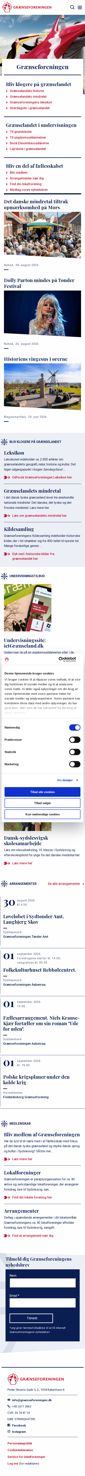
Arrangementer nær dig (27, 178)
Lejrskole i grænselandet (28, 149)
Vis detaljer (65, 780)
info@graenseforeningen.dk (31, 1400)
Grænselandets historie (27, 91)
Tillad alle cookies (42, 791)
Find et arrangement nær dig (32, 1236)
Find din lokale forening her (32, 1197)
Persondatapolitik (20, 1443)
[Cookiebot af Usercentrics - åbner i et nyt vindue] (63, 659)
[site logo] (27, 7)
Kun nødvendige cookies (43, 814)
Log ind (13, 1463)
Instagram (18, 1432)
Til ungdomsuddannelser (28, 137)
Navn (12, 1275)
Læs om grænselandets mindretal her (39, 516)
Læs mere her (22, 863)
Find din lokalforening (26, 184)
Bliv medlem (18, 172)
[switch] (74, 739)
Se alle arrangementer (64, 884)
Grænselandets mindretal (28, 96)
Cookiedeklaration (20, 1450)
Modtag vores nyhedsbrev (29, 190)
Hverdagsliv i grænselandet (30, 108)
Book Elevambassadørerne (29, 143)
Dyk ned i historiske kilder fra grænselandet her (33, 556)
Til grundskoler (21, 132)
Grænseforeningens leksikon (31, 102)
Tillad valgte (42, 803)
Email (13, 1296)
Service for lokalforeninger (26, 1457)
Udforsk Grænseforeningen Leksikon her (42, 477)
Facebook (18, 1425)
